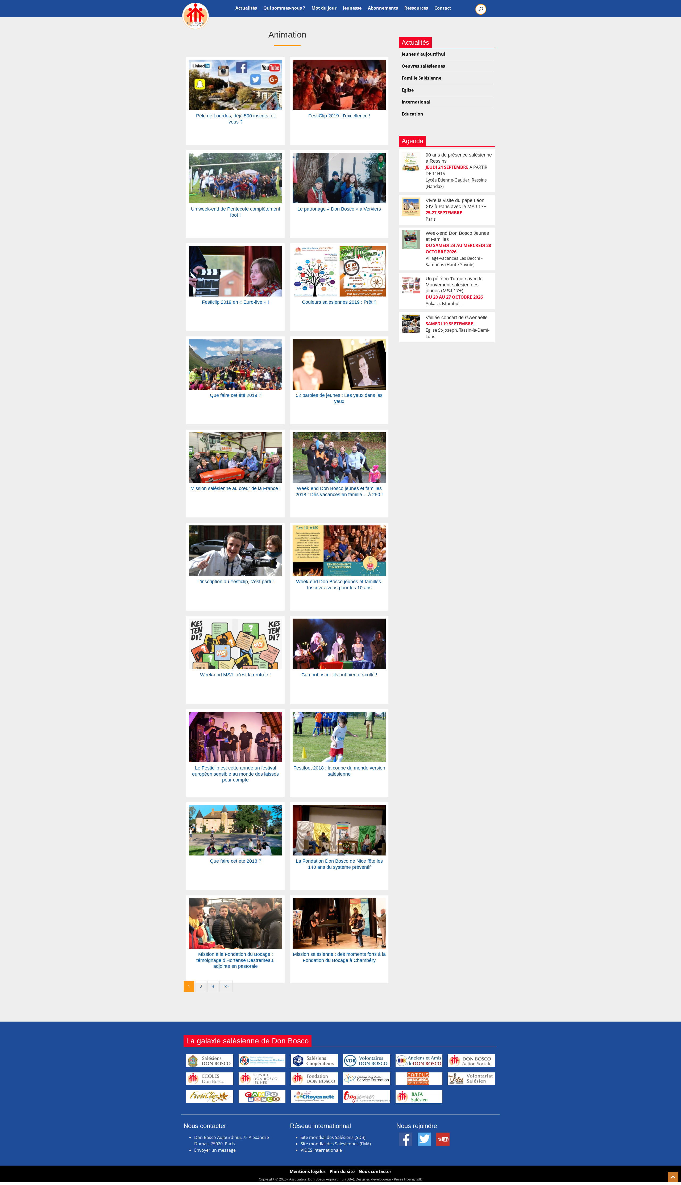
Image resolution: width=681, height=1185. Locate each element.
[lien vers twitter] (424, 1136)
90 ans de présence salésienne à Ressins (459, 158)
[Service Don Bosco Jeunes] (262, 1078)
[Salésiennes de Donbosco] (262, 1060)
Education (412, 114)
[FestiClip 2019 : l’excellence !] (339, 63)
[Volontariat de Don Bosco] (471, 1078)
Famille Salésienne (421, 78)
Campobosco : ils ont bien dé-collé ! (339, 674)
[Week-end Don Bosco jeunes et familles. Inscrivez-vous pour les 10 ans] (339, 529)
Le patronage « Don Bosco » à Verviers (339, 209)
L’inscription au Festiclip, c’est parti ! (235, 581)
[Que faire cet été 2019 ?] (235, 342)
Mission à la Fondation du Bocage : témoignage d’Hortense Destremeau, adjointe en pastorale (235, 960)
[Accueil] (195, 16)
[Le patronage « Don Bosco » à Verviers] (339, 156)
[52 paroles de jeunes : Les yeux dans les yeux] (339, 342)
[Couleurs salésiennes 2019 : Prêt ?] (339, 249)
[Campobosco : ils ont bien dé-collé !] (339, 622)
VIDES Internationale (321, 1150)
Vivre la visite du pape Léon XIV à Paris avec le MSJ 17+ (456, 203)
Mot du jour (324, 8)
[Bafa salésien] (419, 1096)
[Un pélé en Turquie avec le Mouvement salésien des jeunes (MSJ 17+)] (411, 285)
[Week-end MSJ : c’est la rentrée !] (235, 622)
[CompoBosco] (262, 1096)
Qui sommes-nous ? (284, 8)
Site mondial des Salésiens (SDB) (333, 1137)
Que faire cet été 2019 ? (235, 395)
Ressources (416, 8)
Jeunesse (352, 8)
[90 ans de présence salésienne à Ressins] (411, 161)
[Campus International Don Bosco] (419, 1078)
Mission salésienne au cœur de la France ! (235, 488)
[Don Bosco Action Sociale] (471, 1060)
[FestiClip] (209, 1096)
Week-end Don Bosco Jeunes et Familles (457, 236)
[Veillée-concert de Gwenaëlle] (411, 324)
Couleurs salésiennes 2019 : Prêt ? (339, 302)
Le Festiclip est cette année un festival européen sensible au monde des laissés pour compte (235, 774)
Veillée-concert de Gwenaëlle (457, 317)
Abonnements (383, 8)
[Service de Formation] (366, 1078)
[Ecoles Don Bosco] (209, 1078)
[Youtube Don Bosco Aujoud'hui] (443, 1136)
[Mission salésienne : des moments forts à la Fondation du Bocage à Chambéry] (339, 901)
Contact (442, 8)
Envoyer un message (215, 1150)
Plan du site (342, 1171)
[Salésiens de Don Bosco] (209, 1060)
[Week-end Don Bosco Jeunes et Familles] (411, 239)
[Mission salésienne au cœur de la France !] (235, 435)
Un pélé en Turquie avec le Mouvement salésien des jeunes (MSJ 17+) (454, 284)
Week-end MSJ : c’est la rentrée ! (235, 674)
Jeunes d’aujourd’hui (423, 54)
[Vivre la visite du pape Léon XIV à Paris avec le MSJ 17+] (411, 207)
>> (226, 986)
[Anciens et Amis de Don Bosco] (419, 1060)
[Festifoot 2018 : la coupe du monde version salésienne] (339, 715)
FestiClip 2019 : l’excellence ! (339, 115)
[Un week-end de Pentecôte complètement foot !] (235, 156)
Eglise (408, 90)
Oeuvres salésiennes (423, 66)
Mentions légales (308, 1171)
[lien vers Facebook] (405, 1136)
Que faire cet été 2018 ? (235, 861)
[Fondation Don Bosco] (314, 1078)
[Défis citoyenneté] (314, 1096)
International (416, 102)
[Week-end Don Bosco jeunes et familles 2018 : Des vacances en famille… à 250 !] (339, 435)
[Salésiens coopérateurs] (314, 1060)
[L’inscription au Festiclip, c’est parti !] (235, 529)
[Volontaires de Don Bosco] (366, 1060)
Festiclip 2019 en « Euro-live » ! (235, 302)
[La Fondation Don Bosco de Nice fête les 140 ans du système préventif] (339, 808)
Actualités (246, 8)
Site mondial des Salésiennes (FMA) (336, 1144)
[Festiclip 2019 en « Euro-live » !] (235, 249)
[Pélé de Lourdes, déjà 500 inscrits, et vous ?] (235, 63)
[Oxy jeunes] (366, 1096)
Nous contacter (375, 1171)
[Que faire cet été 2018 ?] (235, 808)
